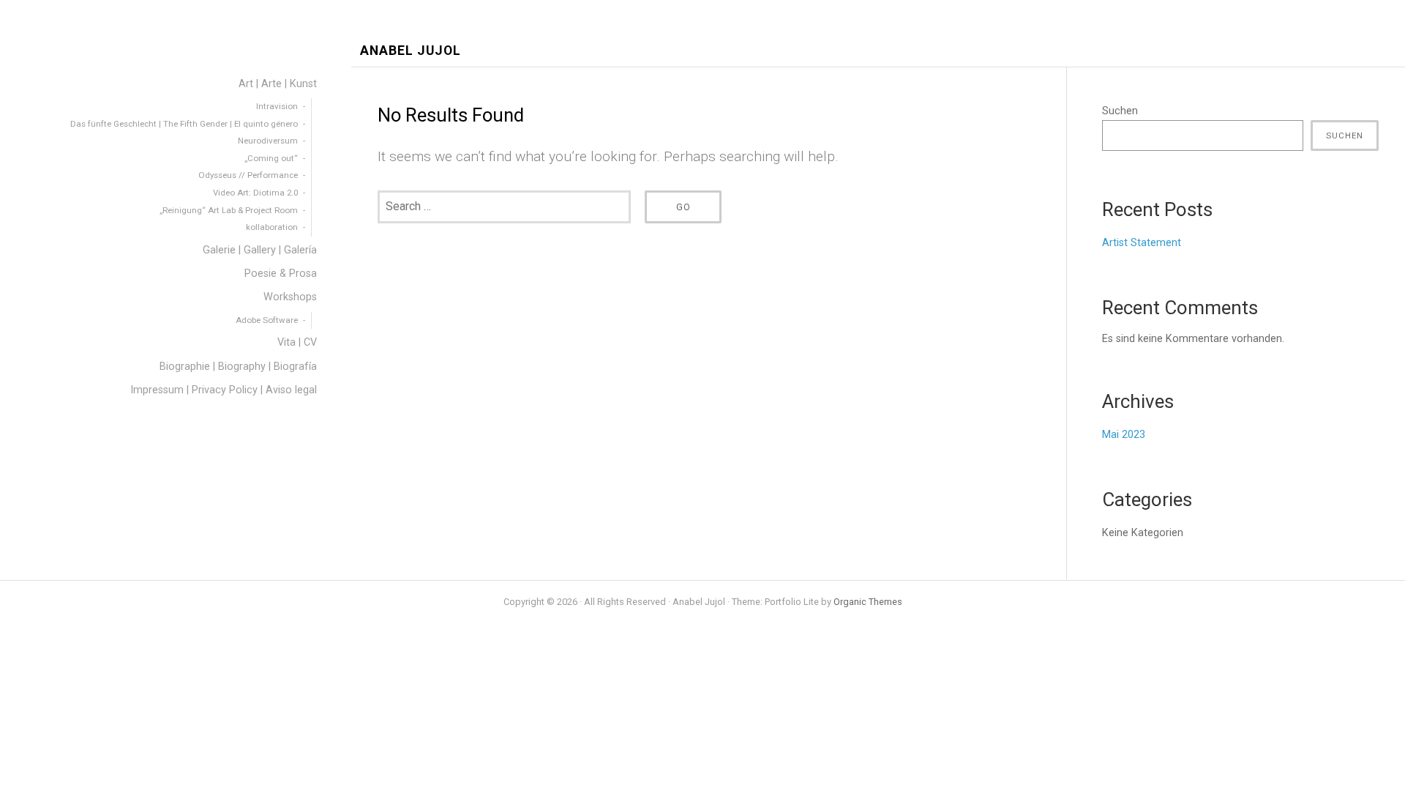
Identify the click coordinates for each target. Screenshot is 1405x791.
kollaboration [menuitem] (272, 227)
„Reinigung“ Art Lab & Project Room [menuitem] (229, 210)
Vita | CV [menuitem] (297, 342)
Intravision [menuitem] (277, 106)
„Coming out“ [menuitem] (271, 158)
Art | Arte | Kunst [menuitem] (278, 84)
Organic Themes (867, 601)
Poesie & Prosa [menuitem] (280, 273)
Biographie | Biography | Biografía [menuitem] (238, 366)
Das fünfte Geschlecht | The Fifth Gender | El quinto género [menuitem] (184, 124)
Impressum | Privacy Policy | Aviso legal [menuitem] (223, 390)
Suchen (1120, 111)
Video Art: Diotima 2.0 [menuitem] (255, 192)
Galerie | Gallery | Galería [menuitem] (260, 250)
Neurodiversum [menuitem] (268, 140)
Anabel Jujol (410, 51)
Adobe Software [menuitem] (267, 320)
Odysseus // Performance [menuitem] (248, 175)
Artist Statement (1141, 243)
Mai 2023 (1123, 434)
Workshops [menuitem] (290, 297)
